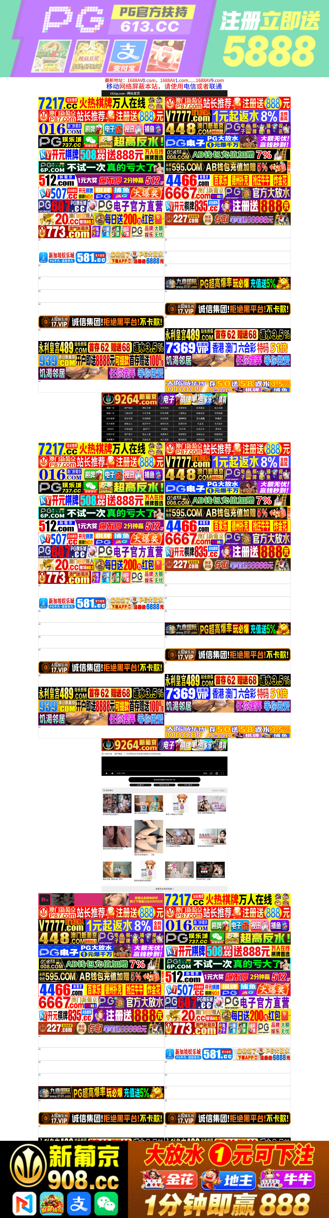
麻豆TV (146, 429)
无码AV (110, 429)
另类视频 (218, 413)
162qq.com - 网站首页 (125, 93)
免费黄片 (164, 434)
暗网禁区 (182, 434)
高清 (205, 773)
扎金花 (200, 424)
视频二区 (110, 413)
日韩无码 (218, 439)
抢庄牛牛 (146, 424)
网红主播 (146, 408)
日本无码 (164, 408)
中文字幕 (146, 413)
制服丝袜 (200, 413)
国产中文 (128, 439)
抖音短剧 (128, 429)
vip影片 (140, 785)
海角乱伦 (200, 434)
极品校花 (182, 439)
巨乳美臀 (164, 413)
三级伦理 (128, 413)
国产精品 (128, 408)
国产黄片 (128, 434)
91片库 (182, 429)
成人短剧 (164, 439)
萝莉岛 (218, 429)
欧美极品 (200, 408)
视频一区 (110, 408)
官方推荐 (110, 424)
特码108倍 (164, 785)
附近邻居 (128, 418)
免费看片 (110, 439)
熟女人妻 (146, 434)
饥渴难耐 (146, 418)
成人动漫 (218, 408)
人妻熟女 (182, 413)
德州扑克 (164, 424)
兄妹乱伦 (146, 439)
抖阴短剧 (200, 439)
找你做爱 (164, 418)
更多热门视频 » (219, 790)
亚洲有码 (182, 408)
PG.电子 (189, 785)
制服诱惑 (218, 434)
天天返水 (218, 424)
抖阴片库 (110, 434)
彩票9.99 (183, 424)
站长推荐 (110, 418)
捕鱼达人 (128, 424)
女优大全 (200, 429)
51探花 (164, 429)
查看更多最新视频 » (165, 889)
